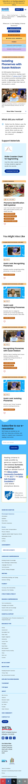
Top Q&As (5, 687)
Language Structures (7, 564)
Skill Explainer (5, 648)
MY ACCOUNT (6, 662)
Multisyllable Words (6, 536)
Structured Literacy (9, 594)
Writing (4, 573)
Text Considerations (6, 603)
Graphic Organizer (6, 636)
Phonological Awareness (8, 513)
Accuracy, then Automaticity (8, 587)
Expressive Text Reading (7, 590)
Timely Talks (5, 672)
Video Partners (5, 709)
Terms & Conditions (6, 768)
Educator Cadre (5, 699)
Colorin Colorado (7, 747)
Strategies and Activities (7, 605)
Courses (4, 657)
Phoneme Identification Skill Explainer (13, 242)
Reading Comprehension (10, 599)
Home (3, 15)
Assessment (4, 630)
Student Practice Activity (8, 650)
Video (3, 652)
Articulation (4, 516)
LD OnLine (5, 751)
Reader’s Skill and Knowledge (9, 607)
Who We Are (5, 695)
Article (3, 627)
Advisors (4, 697)
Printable (4, 643)
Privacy (3, 773)
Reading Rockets (7, 745)
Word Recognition (8, 510)
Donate (5, 721)
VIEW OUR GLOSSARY (8, 550)
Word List (4, 655)
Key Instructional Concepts (8, 675)
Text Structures (5, 567)
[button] (14, 95)
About (4, 691)
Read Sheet (4, 646)
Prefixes (4, 538)
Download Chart (11, 171)
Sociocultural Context (7, 610)
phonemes (12, 80)
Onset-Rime (4, 520)
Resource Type (6, 624)
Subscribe (14, 448)
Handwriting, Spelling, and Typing (10, 577)
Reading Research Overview (8, 670)
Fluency (4, 584)
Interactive (4, 639)
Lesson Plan (5, 641)
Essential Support (8, 614)
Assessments (6, 545)
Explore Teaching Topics (12, 15)
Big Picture (5, 666)
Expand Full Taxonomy (15, 28)
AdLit (3, 753)
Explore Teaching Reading (10, 679)
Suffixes (4, 540)
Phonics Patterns (6, 531)
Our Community (7, 713)
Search (18, 9)
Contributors (5, 702)
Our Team (4, 704)
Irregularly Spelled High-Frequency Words (12, 534)
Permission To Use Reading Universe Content (11, 770)
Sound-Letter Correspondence (9, 529)
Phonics (4, 527)
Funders (4, 706)
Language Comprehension (10, 556)
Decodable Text (5, 632)
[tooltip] (3, 781)
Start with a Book (7, 749)
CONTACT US (6, 717)
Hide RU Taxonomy (13, 31)
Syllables (4, 518)
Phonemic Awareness (8, 181)
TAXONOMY (5, 683)
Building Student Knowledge (9, 560)
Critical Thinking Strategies (8, 569)
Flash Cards (4, 634)
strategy (19, 132)
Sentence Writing (6, 579)
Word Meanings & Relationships (9, 562)
